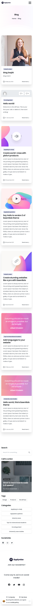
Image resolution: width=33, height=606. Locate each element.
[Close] (29, 601)
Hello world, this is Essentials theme (16, 403)
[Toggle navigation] (30, 2)
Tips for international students (16, 522)
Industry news (16, 518)
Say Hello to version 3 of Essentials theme (14, 216)
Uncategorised (16, 527)
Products (13, 500)
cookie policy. (14, 602)
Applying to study (16, 509)
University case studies (16, 531)
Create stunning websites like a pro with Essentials (15, 279)
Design (5, 500)
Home (14, 19)
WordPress (22, 500)
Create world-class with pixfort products (14, 154)
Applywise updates (16, 514)
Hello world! (8, 103)
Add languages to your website (14, 341)
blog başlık (8, 72)
